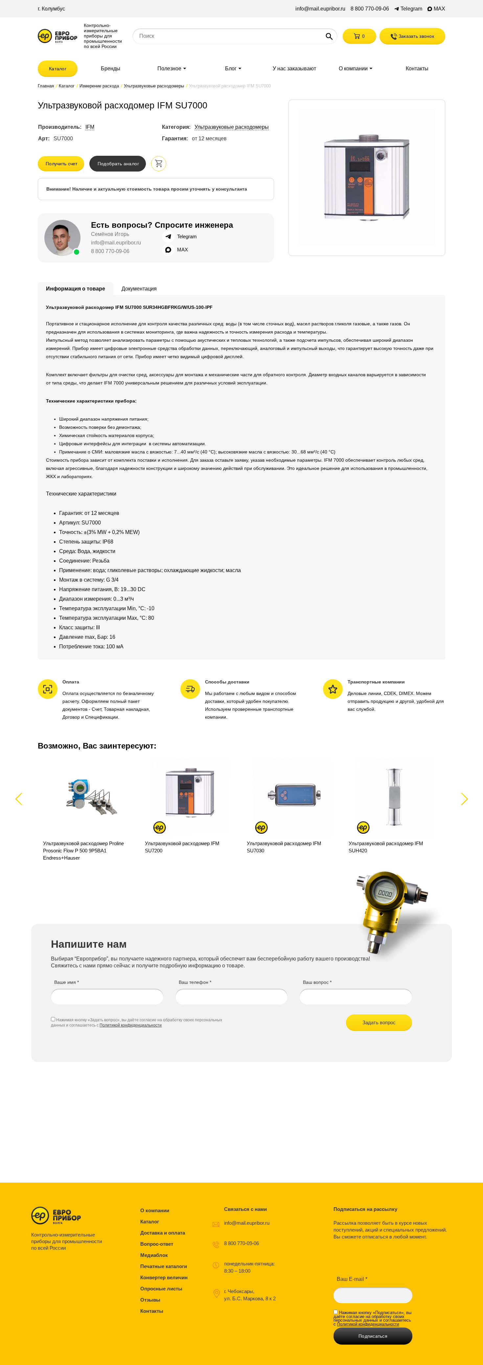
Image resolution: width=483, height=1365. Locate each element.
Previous (21, 798)
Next (463, 798)
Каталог (57, 68)
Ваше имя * (66, 982)
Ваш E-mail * (352, 1279)
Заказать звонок (415, 36)
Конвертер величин (164, 1277)
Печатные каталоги (163, 1266)
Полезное (169, 68)
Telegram (411, 9)
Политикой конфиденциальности (131, 1025)
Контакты (417, 68)
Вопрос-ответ (156, 1244)
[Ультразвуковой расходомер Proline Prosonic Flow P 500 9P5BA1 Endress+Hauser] (89, 810)
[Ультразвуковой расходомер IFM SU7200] (191, 810)
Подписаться (372, 1336)
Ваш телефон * (195, 982)
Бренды (110, 68)
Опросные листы (161, 1288)
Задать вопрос (379, 1022)
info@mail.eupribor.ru (320, 9)
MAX (439, 9)
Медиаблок (154, 1255)
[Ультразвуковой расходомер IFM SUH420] (394, 810)
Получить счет (62, 163)
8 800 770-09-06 (370, 9)
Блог (231, 68)
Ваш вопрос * (317, 982)
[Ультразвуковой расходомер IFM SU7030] (292, 810)
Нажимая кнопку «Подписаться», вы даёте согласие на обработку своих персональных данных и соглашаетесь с (372, 1318)
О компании (353, 68)
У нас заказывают (294, 68)
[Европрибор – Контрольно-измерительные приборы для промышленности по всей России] (68, 1215)
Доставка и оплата (162, 1233)
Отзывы (150, 1300)
